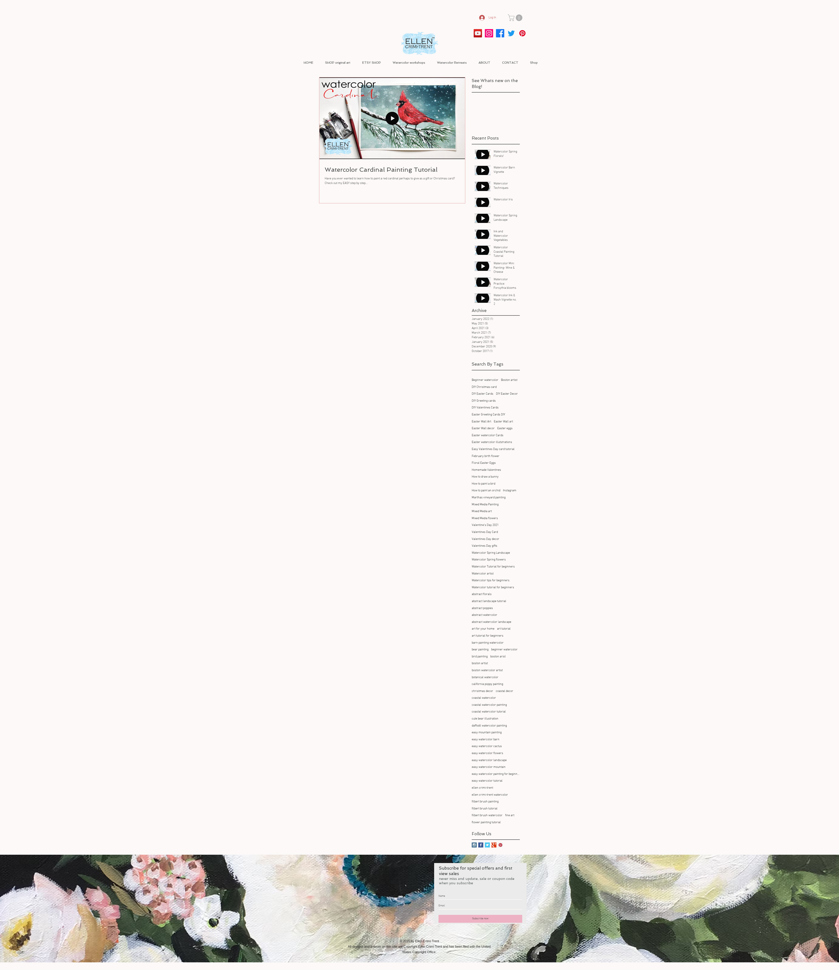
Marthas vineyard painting (489, 497)
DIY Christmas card (484, 387)
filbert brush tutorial (485, 809)
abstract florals (482, 594)
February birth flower (485, 456)
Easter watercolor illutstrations (492, 442)
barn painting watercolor (488, 643)
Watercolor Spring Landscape (491, 553)
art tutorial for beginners (487, 636)
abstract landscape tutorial (489, 601)
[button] (516, 17)
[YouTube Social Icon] (478, 33)
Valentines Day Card (485, 532)
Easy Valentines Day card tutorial (493, 449)
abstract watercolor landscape (491, 622)
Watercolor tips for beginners (491, 580)
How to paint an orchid (486, 490)
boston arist (498, 656)
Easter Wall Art (481, 422)
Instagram (509, 490)
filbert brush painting (485, 802)
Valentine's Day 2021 (485, 525)
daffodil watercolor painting (489, 726)
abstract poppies (482, 608)
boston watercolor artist (487, 670)
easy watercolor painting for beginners (496, 774)
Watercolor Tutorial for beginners (493, 567)
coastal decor (504, 691)
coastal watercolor (484, 698)
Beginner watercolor (485, 380)
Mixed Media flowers (485, 518)
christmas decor (482, 691)
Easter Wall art (503, 422)
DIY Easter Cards (482, 394)
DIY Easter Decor (507, 394)
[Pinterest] (522, 33)
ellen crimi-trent (482, 788)
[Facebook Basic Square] (480, 844)
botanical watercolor (485, 677)
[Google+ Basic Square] (493, 844)
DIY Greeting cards (484, 401)
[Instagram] (489, 33)
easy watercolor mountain (489, 767)
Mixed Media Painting (485, 504)
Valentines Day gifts (484, 546)
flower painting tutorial (486, 822)
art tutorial (504, 629)
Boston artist (509, 380)
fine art (509, 815)
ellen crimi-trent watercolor (490, 795)
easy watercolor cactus (487, 746)
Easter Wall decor (483, 428)
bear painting (480, 649)
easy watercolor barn (485, 739)
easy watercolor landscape (489, 760)
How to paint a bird (483, 484)
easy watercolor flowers (487, 753)
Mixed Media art (482, 511)
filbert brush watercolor (487, 815)
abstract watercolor (484, 615)
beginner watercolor (504, 649)
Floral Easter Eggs (484, 463)
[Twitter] (511, 33)
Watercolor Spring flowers (489, 560)
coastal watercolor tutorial (489, 712)
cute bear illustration (485, 719)
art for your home (483, 629)
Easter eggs (505, 428)
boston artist (480, 663)
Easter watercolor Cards (487, 435)
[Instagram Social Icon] (474, 844)
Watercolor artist (483, 574)
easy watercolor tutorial (487, 781)
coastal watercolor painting (489, 705)
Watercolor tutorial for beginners (493, 587)
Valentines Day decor (485, 539)
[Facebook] (500, 33)
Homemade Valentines (486, 470)
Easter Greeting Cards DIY (488, 415)
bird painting (480, 656)
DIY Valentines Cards (485, 408)
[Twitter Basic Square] (487, 844)
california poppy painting (487, 684)
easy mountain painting (487, 732)
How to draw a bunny (485, 477)
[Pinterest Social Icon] (500, 844)
